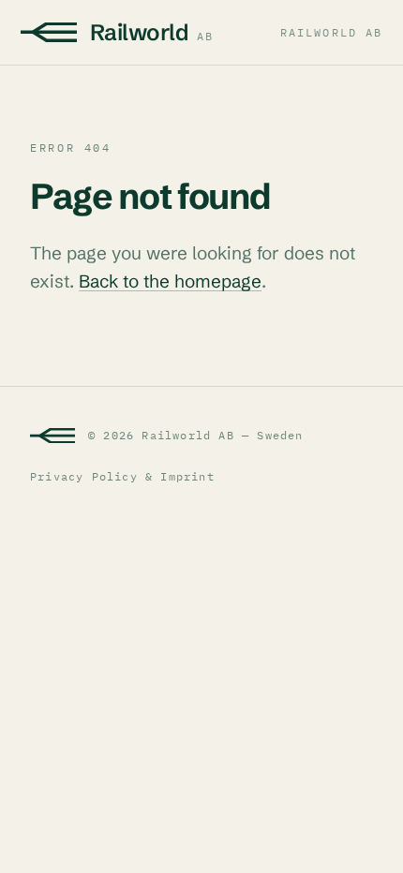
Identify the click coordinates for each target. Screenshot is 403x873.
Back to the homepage (170, 281)
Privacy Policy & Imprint (122, 476)
